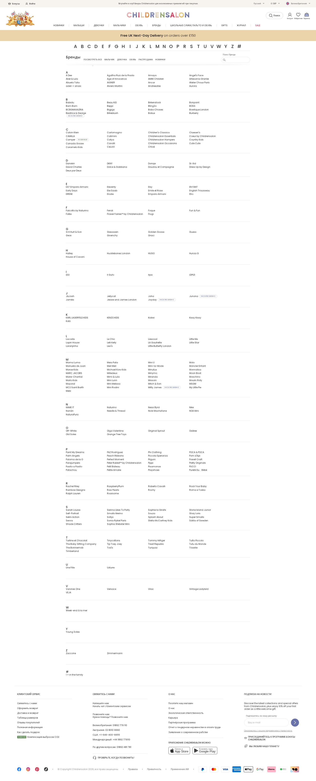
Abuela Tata (73, 82)
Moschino (194, 376)
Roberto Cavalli (156, 486)
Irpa (150, 274)
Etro (191, 194)
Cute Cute (194, 143)
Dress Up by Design (199, 166)
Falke (69, 214)
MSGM (192, 383)
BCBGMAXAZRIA (74, 109)
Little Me (193, 339)
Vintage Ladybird (198, 589)
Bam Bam (71, 105)
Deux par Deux (73, 170)
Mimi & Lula (113, 376)
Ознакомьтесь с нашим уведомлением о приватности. (268, 730)
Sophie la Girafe (157, 509)
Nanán (70, 410)
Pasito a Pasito (74, 466)
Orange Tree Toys (116, 434)
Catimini (112, 136)
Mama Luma (73, 362)
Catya (110, 139)
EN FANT (193, 186)
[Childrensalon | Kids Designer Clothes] (20, 19)
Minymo (152, 373)
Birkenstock (154, 102)
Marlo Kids (71, 380)
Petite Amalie (114, 470)
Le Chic (111, 339)
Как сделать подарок (28, 732)
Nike (191, 407)
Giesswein (112, 231)
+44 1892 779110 (121, 739)
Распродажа (146, 59)
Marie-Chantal (74, 376)
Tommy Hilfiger (156, 540)
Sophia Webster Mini (118, 524)
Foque (151, 210)
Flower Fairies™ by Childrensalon (125, 214)
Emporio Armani (157, 194)
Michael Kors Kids (116, 369)
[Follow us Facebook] (19, 770)
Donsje (152, 163)
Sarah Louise (73, 509)
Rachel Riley (72, 486)
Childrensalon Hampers (161, 139)
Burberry (193, 113)
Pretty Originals (197, 462)
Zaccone (71, 653)
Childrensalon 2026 (83, 769)
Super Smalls (196, 517)
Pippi (150, 462)
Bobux (151, 113)
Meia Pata (112, 362)
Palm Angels (73, 455)
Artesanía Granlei (199, 78)
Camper (76, 139)
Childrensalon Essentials (162, 136)
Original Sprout (156, 430)
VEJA (68, 592)
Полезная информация (30, 727)
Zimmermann (115, 653)
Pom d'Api (194, 455)
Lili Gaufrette (155, 342)
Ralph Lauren (73, 493)
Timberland (72, 551)
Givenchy (112, 235)
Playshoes (153, 470)
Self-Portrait (72, 513)
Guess (192, 231)
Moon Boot (195, 373)
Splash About (155, 517)
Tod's (110, 547)
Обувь (132, 59)
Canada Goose (75, 143)
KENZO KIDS (113, 317)
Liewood (152, 339)
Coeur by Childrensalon (202, 136)
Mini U (151, 362)
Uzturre (110, 567)
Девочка (122, 59)
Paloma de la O (74, 459)
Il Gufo (110, 274)
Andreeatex (154, 86)
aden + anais (73, 86)
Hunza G (194, 253)
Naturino (111, 407)
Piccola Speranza (158, 455)
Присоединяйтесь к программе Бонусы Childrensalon (271, 738)
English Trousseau (199, 190)
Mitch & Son (154, 383)
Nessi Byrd (154, 407)
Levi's (110, 346)
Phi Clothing (154, 452)
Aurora (193, 86)
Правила (133, 769)
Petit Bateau (113, 466)
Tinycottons (113, 540)
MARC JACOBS (74, 373)
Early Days (71, 190)
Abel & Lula (72, 78)
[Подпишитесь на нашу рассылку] (295, 723)
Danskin (70, 163)
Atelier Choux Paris (199, 82)
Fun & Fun (194, 210)
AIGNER (111, 82)
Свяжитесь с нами (27, 703)
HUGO (151, 253)
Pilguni (151, 459)
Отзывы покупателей (28, 722)
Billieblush (112, 113)
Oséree (193, 430)
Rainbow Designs (75, 489)
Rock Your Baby (198, 486)
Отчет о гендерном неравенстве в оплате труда (194, 727)
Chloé (151, 146)
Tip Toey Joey (114, 544)
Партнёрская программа (181, 722)
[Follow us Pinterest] (37, 770)
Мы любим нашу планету (264, 746)
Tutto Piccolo (196, 540)
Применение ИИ (180, 769)
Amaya (152, 75)
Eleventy (111, 186)
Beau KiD (112, 102)
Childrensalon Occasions (162, 143)
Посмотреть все (93, 59)
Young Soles (73, 631)
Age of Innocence (117, 78)
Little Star (194, 342)
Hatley (69, 253)
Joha (151, 296)
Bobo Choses (155, 109)
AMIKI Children (156, 78)
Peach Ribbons (115, 455)
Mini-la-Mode (155, 366)
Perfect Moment (115, 459)
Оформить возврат (27, 708)
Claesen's (194, 132)
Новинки (160, 59)
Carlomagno (114, 132)
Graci (151, 235)
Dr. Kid (192, 163)
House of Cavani (75, 256)
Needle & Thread (116, 410)
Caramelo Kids (74, 147)
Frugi (151, 214)
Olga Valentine (115, 430)
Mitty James (163, 387)
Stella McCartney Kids (160, 520)
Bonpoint (194, 102)
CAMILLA (70, 136)
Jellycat (111, 296)
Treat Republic (156, 544)
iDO (67, 274)
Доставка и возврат (27, 713)
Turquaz (152, 547)
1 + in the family (74, 674)
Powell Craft (195, 459)
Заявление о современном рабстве (188, 732)
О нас (171, 708)
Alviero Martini (114, 86)
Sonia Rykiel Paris (116, 520)
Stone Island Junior (200, 509)
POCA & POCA (196, 452)
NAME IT (70, 407)
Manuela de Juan (76, 366)
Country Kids (196, 139)
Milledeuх (112, 373)
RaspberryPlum (115, 486)
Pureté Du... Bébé (198, 470)
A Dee (69, 75)
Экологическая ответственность (186, 713)
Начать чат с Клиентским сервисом (112, 705)
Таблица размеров (27, 717)
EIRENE (69, 194)
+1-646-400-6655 (109, 734)
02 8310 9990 (112, 730)
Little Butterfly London (159, 346)
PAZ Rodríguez (115, 452)
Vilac (151, 589)
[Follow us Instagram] (28, 770)
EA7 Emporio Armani (77, 186)
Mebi (68, 390)
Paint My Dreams (75, 452)
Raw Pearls (113, 489)
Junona (202, 296)
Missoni (152, 380)
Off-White (71, 430)
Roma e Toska (197, 489)
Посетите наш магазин (180, 703)
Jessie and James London (122, 299)
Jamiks (70, 299)
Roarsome (113, 493)
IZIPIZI (192, 274)
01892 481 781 (124, 747)
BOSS (192, 105)
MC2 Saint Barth (75, 387)
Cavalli (111, 143)
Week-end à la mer (76, 610)
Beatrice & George (76, 114)
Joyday (161, 299)
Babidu (70, 102)
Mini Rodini (113, 387)
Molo (192, 362)
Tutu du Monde (197, 544)
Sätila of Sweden (198, 520)
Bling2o (152, 105)
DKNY (109, 163)
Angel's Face (196, 75)
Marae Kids (72, 369)
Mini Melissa (113, 383)
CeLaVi (111, 146)
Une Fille (70, 567)
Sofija (110, 517)
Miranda (153, 376)
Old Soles (71, 434)
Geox (69, 235)
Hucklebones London (118, 253)
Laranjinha (72, 346)
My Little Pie (195, 387)
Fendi (110, 210)
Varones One (73, 589)
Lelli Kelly (111, 342)
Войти (32, 3)
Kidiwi (151, 317)
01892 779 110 (120, 725)
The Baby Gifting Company (81, 544)
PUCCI (192, 466)
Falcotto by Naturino (77, 210)
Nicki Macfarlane (157, 410)
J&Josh (70, 296)
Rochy (151, 489)
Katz (68, 321)
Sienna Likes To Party (118, 509)
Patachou (71, 470)
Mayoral (70, 383)
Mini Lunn (112, 380)
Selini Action (72, 517)
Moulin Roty (195, 380)
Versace (111, 589)
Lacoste (70, 339)
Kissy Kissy (195, 317)
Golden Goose (156, 231)
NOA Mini (194, 410)
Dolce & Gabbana (117, 166)
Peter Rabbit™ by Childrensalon (124, 462)
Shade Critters (74, 524)
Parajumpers (73, 462)
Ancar (151, 82)
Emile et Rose (155, 190)
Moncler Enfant (197, 366)
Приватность (154, 769)
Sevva (69, 520)
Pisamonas (154, 466)
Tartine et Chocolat (76, 540)
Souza (151, 513)
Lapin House (72, 342)
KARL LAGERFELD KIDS (77, 317)
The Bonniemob (74, 547)
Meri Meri (111, 366)
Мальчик (109, 59)
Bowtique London (199, 109)
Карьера (173, 717)
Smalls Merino (115, 513)
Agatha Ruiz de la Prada (120, 75)
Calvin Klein (72, 132)
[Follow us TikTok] (46, 770)
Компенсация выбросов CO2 (38, 737)
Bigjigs (111, 109)
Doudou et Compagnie (161, 166)
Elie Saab (112, 190)
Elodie (110, 194)
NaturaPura (72, 414)
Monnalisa (195, 369)
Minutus (152, 369)
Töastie (193, 547)
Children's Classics (159, 132)
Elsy (150, 186)
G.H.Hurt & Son (74, 231)
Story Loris (194, 513)
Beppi (110, 105)
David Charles (74, 166)
